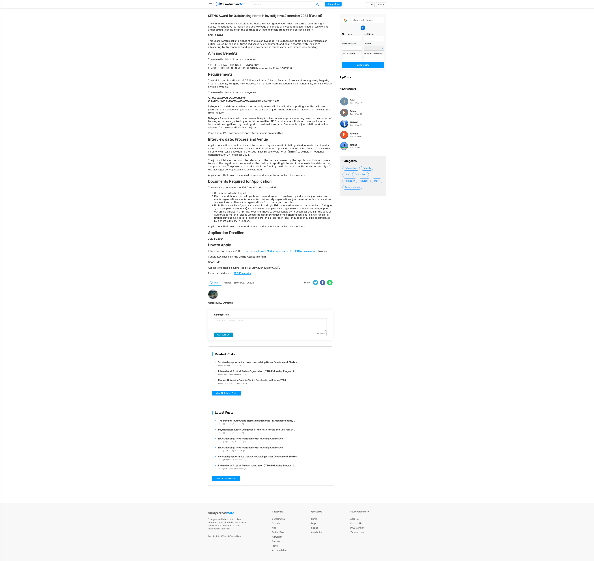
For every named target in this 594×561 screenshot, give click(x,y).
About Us (354, 519)
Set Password (348, 53)
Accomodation (352, 187)
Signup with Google (363, 20)
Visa (347, 174)
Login (370, 5)
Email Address (349, 44)
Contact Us (356, 523)
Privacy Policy (357, 528)
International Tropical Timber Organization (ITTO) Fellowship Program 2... (257, 371)
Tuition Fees (360, 174)
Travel (377, 181)
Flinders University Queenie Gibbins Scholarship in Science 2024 (252, 380)
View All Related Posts (226, 393)
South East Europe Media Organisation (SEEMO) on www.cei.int (281, 251)
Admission (350, 181)
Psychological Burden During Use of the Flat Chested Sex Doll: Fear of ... (256, 429)
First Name (347, 34)
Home (314, 519)
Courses (364, 181)
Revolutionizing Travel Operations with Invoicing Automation (250, 438)
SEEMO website (242, 273)
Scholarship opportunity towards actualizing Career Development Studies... (258, 362)
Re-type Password (373, 53)
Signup (381, 5)
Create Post (317, 532)
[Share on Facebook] (322, 282)
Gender (367, 44)
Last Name (369, 34)
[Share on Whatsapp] (330, 282)
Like (216, 282)
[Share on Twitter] (315, 282)
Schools (367, 168)
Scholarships (351, 168)
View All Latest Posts (226, 478)
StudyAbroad (221, 513)
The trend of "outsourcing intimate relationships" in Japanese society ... (256, 420)
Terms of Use (357, 532)
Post (333, 4)
